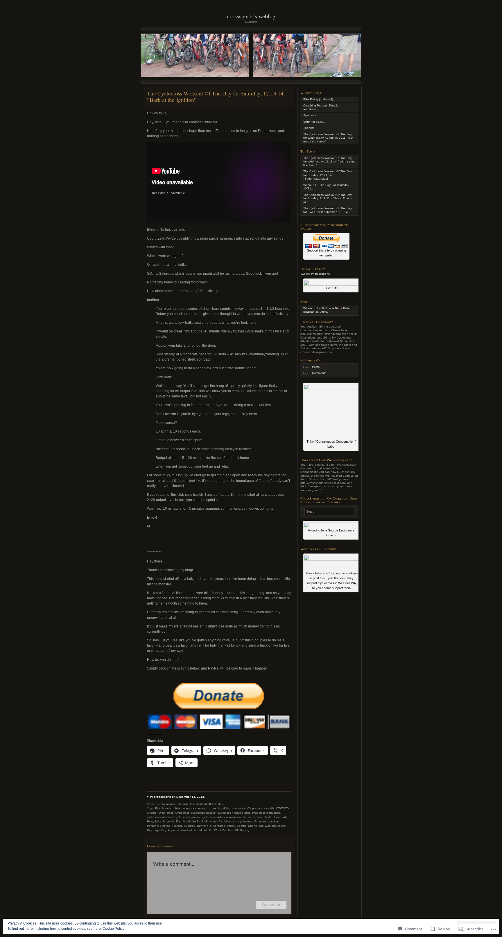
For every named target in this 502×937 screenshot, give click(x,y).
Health (268, 817)
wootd (198, 830)
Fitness (257, 817)
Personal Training (159, 825)
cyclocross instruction (266, 812)
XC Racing (242, 830)
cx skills (269, 808)
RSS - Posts (311, 366)
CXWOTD (282, 808)
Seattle (241, 825)
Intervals (182, 804)
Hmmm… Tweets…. (315, 268)
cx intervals (238, 808)
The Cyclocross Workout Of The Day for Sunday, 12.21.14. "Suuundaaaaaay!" (327, 175)
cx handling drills (218, 808)
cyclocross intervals (160, 817)
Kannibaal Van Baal (189, 821)
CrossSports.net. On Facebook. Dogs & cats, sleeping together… (329, 500)
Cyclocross (168, 804)
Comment (271, 904)
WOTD (208, 830)
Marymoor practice (266, 821)
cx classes (198, 808)
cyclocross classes (203, 812)
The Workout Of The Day (206, 804)
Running (202, 825)
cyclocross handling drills (233, 812)
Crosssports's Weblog (251, 16)
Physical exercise (183, 825)
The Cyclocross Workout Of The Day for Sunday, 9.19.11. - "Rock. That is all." (327, 198)
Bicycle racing (164, 808)
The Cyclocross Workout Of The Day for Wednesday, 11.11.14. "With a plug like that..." (329, 161)
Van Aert (186, 830)
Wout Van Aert (223, 830)
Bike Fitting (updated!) (318, 99)
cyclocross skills (212, 817)
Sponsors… (311, 115)
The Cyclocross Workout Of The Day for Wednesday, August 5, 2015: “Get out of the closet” (328, 138)
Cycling (152, 812)
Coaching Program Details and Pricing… (320, 107)
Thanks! (308, 127)
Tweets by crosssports (315, 273)
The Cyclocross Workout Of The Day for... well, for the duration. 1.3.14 (327, 210)
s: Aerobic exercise (222, 825)
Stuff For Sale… (314, 121)
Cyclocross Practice (187, 817)
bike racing (182, 808)
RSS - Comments (314, 373)
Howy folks (154, 821)
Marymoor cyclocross (238, 821)
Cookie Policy (113, 929)
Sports (252, 825)
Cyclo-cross (165, 812)
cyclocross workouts (237, 817)
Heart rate (281, 817)
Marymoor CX (214, 821)
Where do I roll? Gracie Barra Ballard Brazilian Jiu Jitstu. (327, 310)
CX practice (255, 808)
